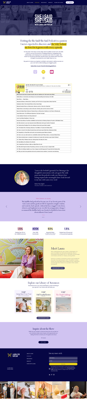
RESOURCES (29, 358)
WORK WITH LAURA (31, 363)
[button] (43, 342)
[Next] (80, 206)
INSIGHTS (29, 361)
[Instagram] (2, 402)
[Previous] (6, 206)
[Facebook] (2, 399)
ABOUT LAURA (30, 353)
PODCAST (29, 356)
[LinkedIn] (2, 396)
